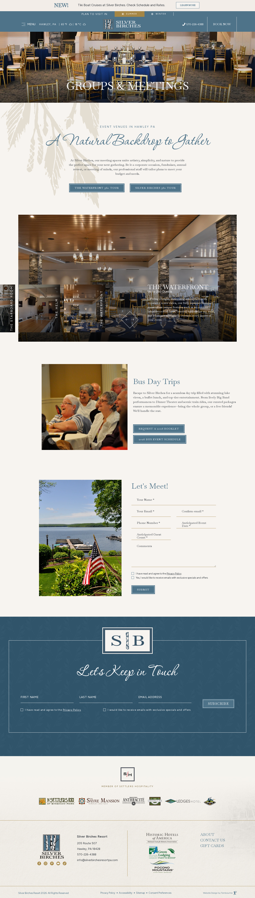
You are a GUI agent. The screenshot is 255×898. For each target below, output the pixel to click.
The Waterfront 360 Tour (96, 186)
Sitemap (140, 892)
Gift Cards (212, 845)
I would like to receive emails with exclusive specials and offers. (150, 710)
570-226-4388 (194, 24)
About (207, 834)
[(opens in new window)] (128, 774)
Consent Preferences (160, 892)
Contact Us (212, 840)
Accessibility (125, 892)
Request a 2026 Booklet (159, 428)
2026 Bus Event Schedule (160, 439)
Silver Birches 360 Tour (155, 186)
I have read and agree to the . (159, 573)
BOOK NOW (222, 24)
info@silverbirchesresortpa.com (97, 860)
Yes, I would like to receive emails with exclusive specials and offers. (172, 578)
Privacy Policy (174, 573)
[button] (127, 319)
